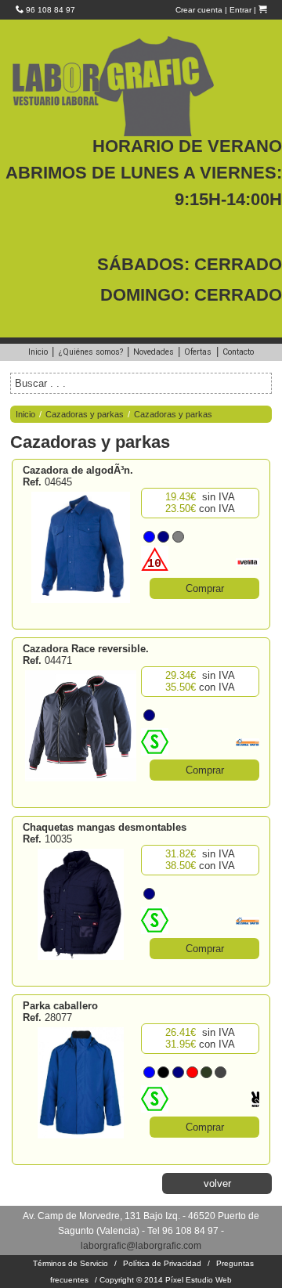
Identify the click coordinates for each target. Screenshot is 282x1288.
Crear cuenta (198, 9)
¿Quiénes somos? (91, 352)
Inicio (38, 352)
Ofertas (198, 352)
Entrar (240, 9)
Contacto (238, 352)
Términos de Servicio (70, 1263)
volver (217, 1183)
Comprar (205, 588)
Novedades (153, 352)
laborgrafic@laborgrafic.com (141, 1245)
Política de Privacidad (162, 1263)
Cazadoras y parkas (84, 414)
